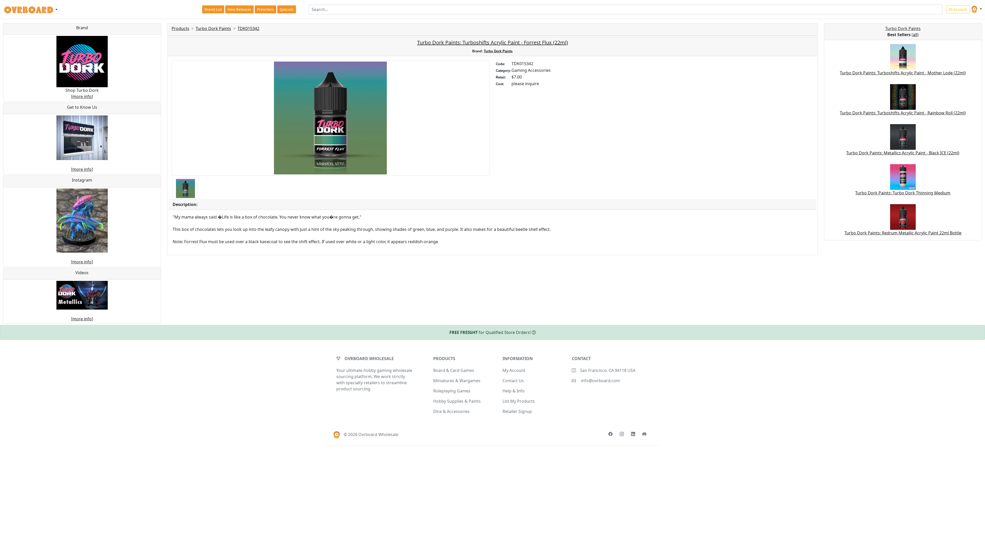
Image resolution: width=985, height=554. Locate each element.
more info (82, 96)
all (915, 34)
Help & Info (514, 391)
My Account (514, 370)
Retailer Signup (517, 411)
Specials (287, 9)
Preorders (265, 9)
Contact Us (513, 380)
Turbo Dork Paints (213, 28)
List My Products (519, 401)
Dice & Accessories (451, 411)
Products (180, 28)
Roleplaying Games (451, 391)
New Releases (239, 9)
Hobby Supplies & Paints (457, 401)
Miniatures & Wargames (456, 380)
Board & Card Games (453, 370)
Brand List (213, 9)
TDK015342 (248, 28)
